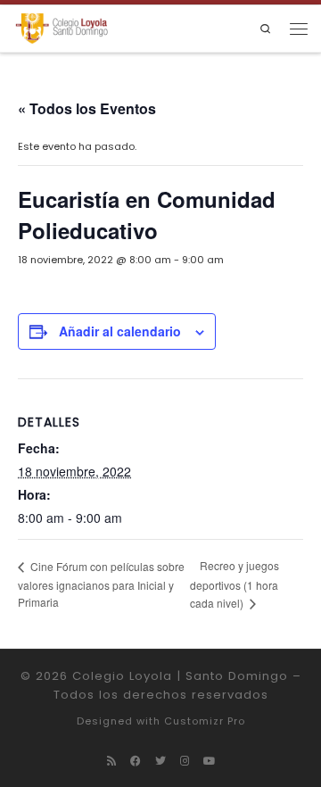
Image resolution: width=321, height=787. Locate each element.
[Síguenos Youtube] (209, 761)
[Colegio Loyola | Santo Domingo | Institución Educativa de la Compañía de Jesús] (61, 28)
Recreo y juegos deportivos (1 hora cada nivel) (234, 584)
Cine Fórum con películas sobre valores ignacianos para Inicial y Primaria (101, 584)
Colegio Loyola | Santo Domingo (180, 675)
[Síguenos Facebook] (135, 761)
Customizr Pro (204, 721)
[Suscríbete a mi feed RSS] (111, 761)
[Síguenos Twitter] (160, 761)
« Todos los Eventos (87, 108)
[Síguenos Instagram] (184, 761)
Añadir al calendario (120, 331)
